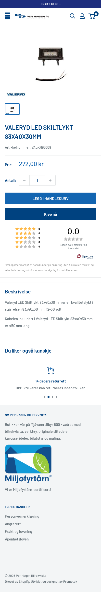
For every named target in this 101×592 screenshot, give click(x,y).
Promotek (70, 581)
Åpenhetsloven (17, 539)
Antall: (10, 180)
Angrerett (13, 524)
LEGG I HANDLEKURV (51, 198)
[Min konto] (82, 16)
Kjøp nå (50, 214)
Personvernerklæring (22, 516)
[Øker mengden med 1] (50, 180)
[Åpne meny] (7, 16)
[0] (92, 16)
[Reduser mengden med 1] (24, 180)
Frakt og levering (18, 531)
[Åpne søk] (72, 16)
